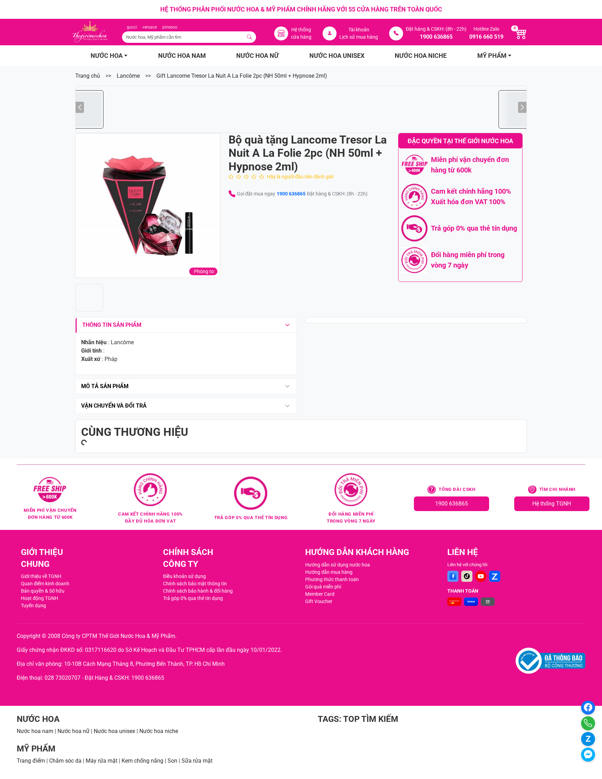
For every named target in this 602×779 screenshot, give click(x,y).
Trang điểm (31, 760)
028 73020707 (62, 677)
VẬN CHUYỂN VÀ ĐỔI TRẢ (114, 405)
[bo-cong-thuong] (550, 661)
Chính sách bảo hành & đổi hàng (198, 591)
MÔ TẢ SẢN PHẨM (105, 386)
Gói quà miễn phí (323, 586)
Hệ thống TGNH (551, 503)
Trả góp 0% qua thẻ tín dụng (193, 598)
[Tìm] (250, 37)
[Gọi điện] (588, 723)
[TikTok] (466, 576)
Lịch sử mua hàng (358, 37)
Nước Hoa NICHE (421, 55)
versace (149, 27)
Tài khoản (358, 29)
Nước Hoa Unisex (336, 55)
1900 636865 (291, 193)
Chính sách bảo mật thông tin (195, 583)
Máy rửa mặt (101, 760)
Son (172, 760)
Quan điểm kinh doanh (45, 583)
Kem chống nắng (142, 760)
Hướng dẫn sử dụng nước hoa (337, 565)
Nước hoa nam (35, 731)
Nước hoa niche (158, 731)
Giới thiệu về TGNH (41, 576)
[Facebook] (452, 576)
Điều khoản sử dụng (184, 576)
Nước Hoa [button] (107, 55)
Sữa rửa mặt (197, 760)
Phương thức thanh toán (332, 579)
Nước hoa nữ (73, 731)
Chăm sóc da (65, 760)
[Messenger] (588, 755)
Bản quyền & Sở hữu (42, 591)
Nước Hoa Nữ (257, 55)
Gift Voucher (318, 601)
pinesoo (169, 27)
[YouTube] (480, 576)
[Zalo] (494, 576)
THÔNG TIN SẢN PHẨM (111, 325)
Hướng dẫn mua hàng (329, 572)
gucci (132, 27)
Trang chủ (87, 75)
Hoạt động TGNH (39, 598)
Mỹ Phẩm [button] (492, 55)
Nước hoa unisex (114, 731)
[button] (147, 205)
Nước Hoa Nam (182, 55)
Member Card (319, 594)
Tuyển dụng (33, 605)
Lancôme (128, 75)
